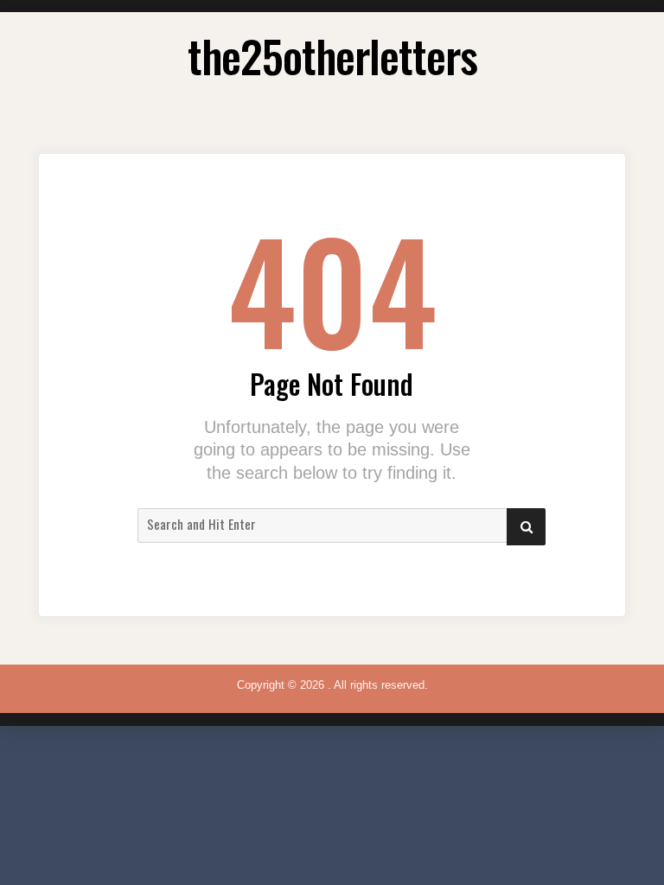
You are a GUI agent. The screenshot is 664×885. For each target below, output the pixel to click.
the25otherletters (332, 55)
